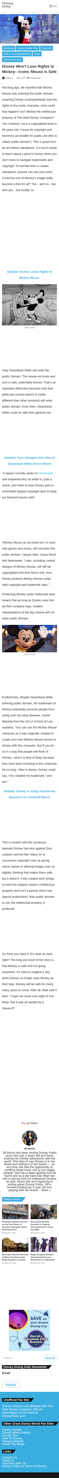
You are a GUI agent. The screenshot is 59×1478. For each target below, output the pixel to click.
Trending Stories (13, 59)
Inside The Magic (13, 1444)
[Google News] (29, 1123)
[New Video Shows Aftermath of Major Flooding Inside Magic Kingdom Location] (15, 1244)
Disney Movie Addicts (16, 1432)
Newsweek (45, 473)
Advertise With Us (14, 1463)
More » (46, 1190)
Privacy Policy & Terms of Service (24, 1466)
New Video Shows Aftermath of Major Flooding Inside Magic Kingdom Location (15, 1257)
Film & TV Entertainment (17, 54)
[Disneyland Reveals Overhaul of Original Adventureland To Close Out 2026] (44, 1211)
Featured (46, 48)
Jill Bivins (9, 78)
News (37, 54)
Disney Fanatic (12, 1429)
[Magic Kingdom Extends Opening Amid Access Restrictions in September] (44, 1244)
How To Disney (12, 1438)
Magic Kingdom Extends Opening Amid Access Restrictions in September (43, 1257)
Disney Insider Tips (27, 48)
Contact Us (9, 1457)
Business (9, 48)
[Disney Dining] (10, 6)
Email (6, 1373)
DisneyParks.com (13, 1416)
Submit (11, 1384)
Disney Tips (10, 1435)
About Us (8, 1460)
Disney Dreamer (13, 1441)
